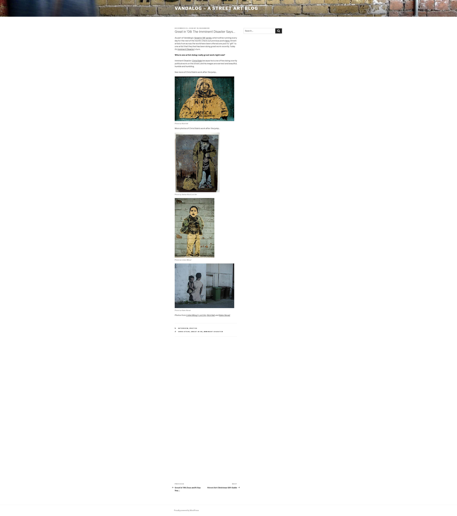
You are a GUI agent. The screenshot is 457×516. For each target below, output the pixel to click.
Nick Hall (211, 315)
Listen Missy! (192, 315)
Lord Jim (202, 315)
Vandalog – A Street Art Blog (216, 8)
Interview (183, 328)
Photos (193, 328)
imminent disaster (213, 331)
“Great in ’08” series (203, 38)
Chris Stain (197, 61)
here (227, 41)
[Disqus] (206, 370)
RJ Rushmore (203, 28)
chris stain (184, 331)
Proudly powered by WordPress (186, 510)
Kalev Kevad (224, 315)
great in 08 (197, 331)
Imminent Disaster (186, 49)
